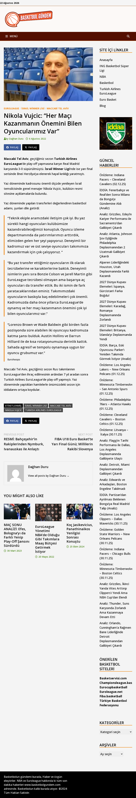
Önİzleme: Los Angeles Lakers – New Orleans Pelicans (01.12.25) (115, 369)
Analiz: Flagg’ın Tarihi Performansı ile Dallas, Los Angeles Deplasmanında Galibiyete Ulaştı (115, 449)
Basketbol (106, 83)
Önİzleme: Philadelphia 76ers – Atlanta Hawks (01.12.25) (115, 404)
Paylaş (14, 147)
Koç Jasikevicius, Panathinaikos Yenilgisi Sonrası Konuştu (80, 533)
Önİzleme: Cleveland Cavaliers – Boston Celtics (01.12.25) (113, 419)
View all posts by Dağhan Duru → (48, 476)
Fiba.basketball (111, 696)
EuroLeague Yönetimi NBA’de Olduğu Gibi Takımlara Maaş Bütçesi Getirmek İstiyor (47, 539)
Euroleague (11, 108)
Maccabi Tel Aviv (58, 108)
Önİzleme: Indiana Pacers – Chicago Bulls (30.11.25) (115, 553)
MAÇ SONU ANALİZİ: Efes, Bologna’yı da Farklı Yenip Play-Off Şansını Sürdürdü (16, 535)
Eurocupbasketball (113, 687)
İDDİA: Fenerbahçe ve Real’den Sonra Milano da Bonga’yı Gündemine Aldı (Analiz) (115, 199)
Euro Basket (108, 100)
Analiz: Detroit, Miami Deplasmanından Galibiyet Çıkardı (115, 469)
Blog (103, 106)
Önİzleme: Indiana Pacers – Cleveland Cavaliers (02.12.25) (113, 179)
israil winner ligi (36, 405)
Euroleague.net (111, 692)
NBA (103, 77)
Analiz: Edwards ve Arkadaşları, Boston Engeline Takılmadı (113, 484)
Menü (13, 36)
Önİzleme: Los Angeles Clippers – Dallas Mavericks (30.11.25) (115, 518)
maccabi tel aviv (60, 405)
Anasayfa (106, 60)
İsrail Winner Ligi (32, 108)
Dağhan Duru (16, 138)
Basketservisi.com (113, 678)
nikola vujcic (13, 410)
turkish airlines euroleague (43, 410)
